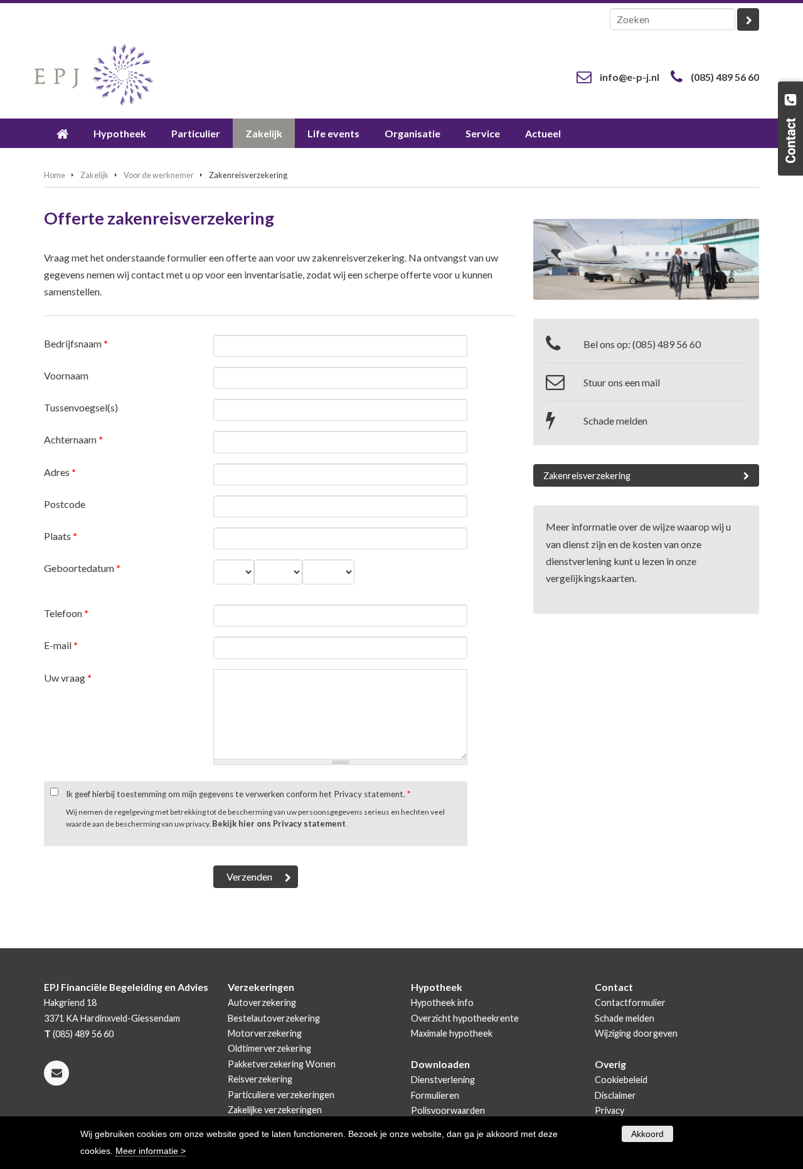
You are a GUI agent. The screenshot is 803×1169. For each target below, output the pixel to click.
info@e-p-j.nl (629, 77)
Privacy (609, 1110)
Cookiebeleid (621, 1079)
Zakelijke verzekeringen (275, 1109)
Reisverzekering (260, 1079)
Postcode (64, 504)
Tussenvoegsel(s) (81, 407)
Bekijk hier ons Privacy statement (279, 823)
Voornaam (66, 375)
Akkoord (647, 1134)
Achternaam (73, 439)
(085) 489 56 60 (725, 77)
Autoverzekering (262, 1002)
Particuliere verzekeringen (281, 1094)
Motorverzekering (265, 1033)
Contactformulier (630, 1002)
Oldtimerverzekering (269, 1048)
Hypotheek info (442, 1002)
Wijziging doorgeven (636, 1033)
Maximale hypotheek (451, 1033)
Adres (60, 472)
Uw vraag (68, 678)
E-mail (61, 645)
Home (54, 175)
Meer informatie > (150, 1151)
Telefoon (66, 613)
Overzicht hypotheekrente (465, 1018)
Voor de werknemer (159, 175)
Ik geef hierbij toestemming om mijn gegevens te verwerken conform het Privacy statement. (238, 794)
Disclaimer (615, 1095)
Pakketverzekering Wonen (282, 1064)
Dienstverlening (443, 1079)
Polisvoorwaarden (448, 1110)
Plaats (60, 536)
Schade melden (615, 420)
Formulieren (435, 1095)
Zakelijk (94, 175)
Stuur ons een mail (621, 382)
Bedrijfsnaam (76, 343)
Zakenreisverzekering (586, 475)
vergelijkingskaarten (590, 578)
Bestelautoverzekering (274, 1018)
